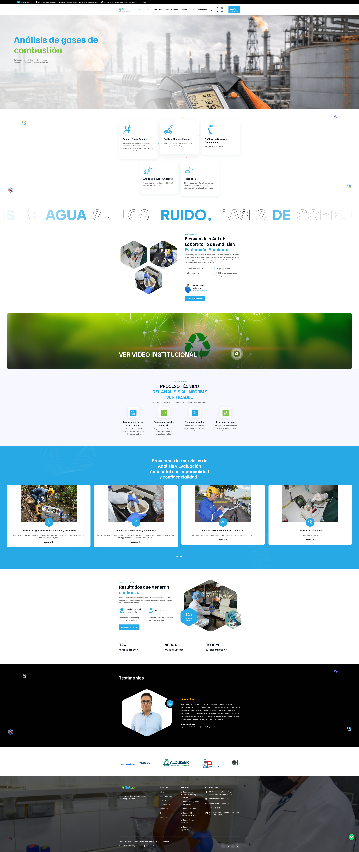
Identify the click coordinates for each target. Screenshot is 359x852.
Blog (193, 10)
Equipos (163, 800)
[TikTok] (233, 846)
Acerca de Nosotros (24, 68)
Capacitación (165, 804)
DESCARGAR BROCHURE (195, 298)
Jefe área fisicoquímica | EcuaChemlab (192, 728)
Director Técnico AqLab (200, 290)
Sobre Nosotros (166, 796)
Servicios (158, 10)
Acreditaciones (172, 10)
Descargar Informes (234, 10)
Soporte (184, 10)
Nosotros (148, 10)
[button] (176, 556)
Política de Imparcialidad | (143, 842)
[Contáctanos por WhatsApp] (351, 837)
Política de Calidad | (126, 842)
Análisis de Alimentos (188, 809)
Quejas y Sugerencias (161, 842)
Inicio (138, 10)
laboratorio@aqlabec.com (69, 2)
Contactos (202, 10)
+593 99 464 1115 (26, 2)
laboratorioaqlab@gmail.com (90, 2)
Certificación (164, 809)
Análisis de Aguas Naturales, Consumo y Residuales (188, 794)
